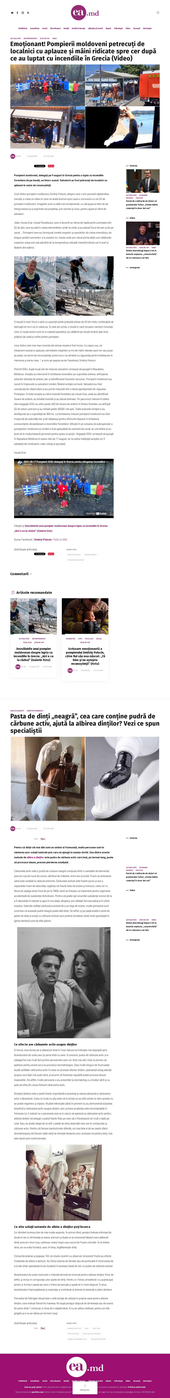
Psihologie (118, 28)
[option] (33, 640)
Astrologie (147, 28)
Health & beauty (78, 28)
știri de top (45, 38)
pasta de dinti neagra (92, 1334)
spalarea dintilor (98, 1339)
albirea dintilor (74, 1328)
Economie (143, 195)
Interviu (129, 198)
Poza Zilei (27, 642)
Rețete (108, 28)
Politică (139, 198)
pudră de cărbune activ (77, 1339)
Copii (80, 639)
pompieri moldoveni (76, 560)
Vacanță (136, 28)
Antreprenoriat (30, 38)
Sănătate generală (35, 711)
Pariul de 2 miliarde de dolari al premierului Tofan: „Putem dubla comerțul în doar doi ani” (142, 204)
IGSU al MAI (60, 539)
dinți (87, 1328)
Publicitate (22, 28)
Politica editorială (136, 1387)
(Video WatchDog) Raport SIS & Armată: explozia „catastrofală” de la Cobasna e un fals (141, 254)
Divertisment (55, 28)
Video (128, 28)
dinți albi (96, 1328)
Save (48, 676)
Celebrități (70, 639)
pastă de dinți (73, 1334)
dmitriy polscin (74, 554)
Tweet (36, 839)
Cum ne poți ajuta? (33, 1387)
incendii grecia (91, 554)
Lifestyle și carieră (95, 28)
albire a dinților (35, 857)
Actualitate (34, 28)
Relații (66, 28)
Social (44, 28)
